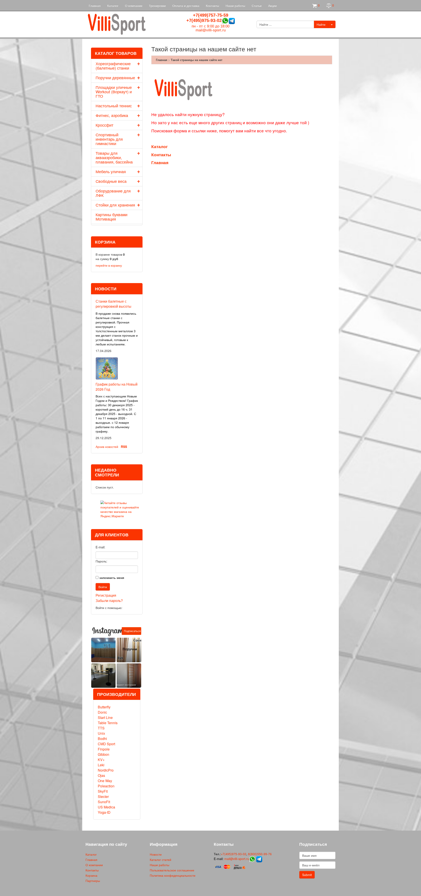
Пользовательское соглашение (172, 870)
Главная (95, 5)
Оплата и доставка (185, 5)
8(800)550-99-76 (260, 854)
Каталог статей (160, 859)
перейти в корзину (109, 265)
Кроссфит (104, 125)
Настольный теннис (114, 105)
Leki (101, 764)
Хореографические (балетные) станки (113, 66)
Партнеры (93, 880)
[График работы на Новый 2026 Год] (107, 368)
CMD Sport (106, 743)
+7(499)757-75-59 (210, 15)
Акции (272, 5)
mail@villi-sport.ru (211, 30)
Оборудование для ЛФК (113, 193)
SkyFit (103, 791)
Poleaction (106, 785)
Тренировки (157, 5)
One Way (105, 780)
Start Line (105, 717)
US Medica (106, 807)
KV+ (101, 759)
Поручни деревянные (115, 77)
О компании (133, 5)
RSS (124, 446)
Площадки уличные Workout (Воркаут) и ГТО (114, 91)
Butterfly (104, 706)
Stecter (103, 796)
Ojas (101, 775)
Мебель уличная (111, 171)
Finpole (104, 749)
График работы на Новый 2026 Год (116, 387)
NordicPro (106, 770)
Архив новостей (107, 446)
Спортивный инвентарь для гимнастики (109, 139)
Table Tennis (108, 722)
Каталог (112, 5)
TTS (101, 728)
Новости (156, 854)
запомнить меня (111, 577)
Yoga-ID (104, 812)
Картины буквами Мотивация (111, 217)
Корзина (91, 875)
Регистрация (106, 595)
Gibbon (103, 754)
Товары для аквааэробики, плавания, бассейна (114, 157)
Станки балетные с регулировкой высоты (113, 304)
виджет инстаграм (126, 684)
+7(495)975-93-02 (204, 20)
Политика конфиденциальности (172, 875)
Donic (102, 712)
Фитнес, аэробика (112, 115)
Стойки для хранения (115, 205)
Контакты (212, 5)
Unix (101, 733)
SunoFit (104, 801)
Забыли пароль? (109, 600)
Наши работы (235, 5)
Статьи (257, 5)
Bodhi (102, 738)
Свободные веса (111, 181)
